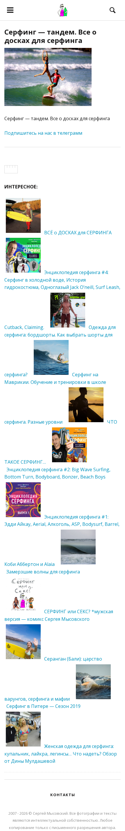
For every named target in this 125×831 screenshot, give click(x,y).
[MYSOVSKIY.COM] (62, 10)
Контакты (62, 794)
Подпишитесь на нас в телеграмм (43, 133)
